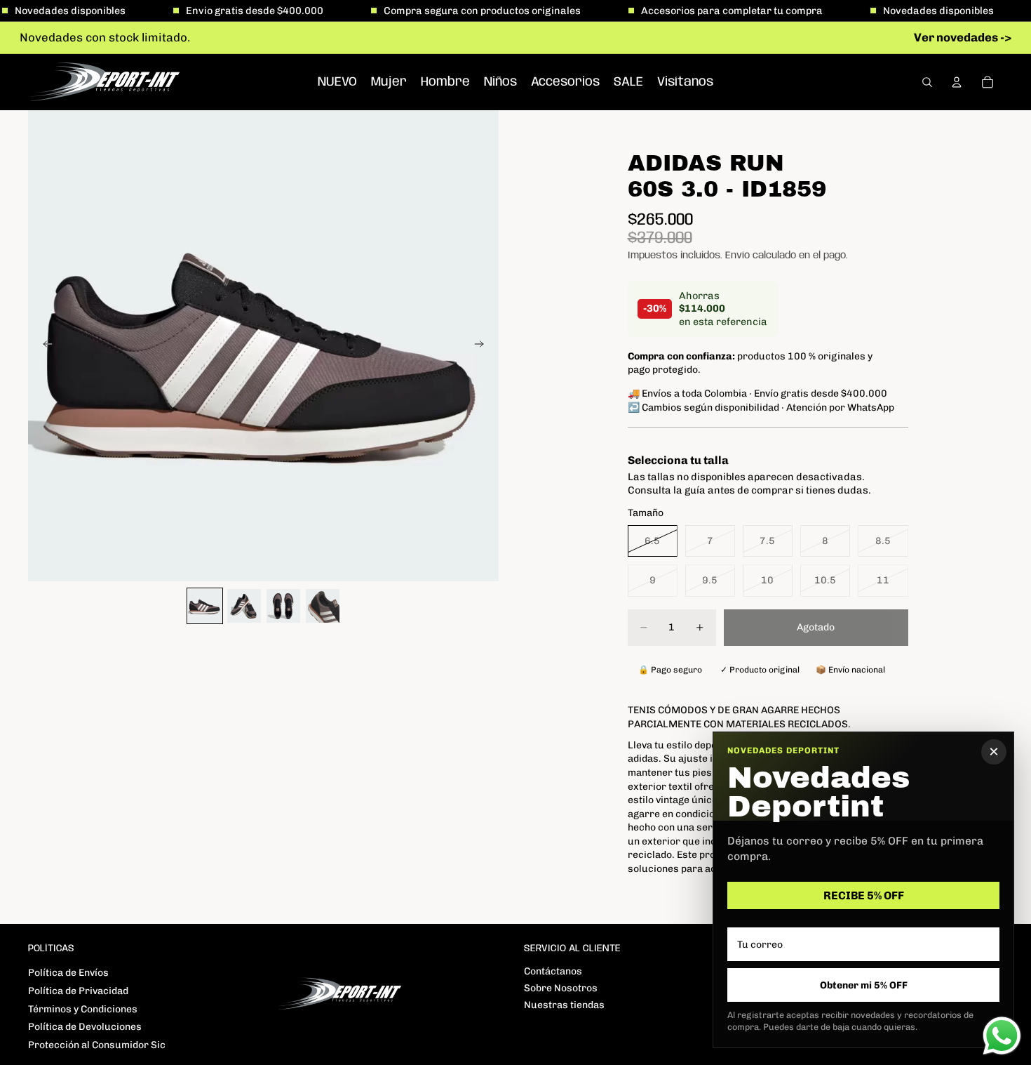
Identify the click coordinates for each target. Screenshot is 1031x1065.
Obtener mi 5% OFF (864, 985)
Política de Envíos (68, 973)
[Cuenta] (956, 82)
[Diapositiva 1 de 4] (205, 606)
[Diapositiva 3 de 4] (283, 606)
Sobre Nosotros (561, 988)
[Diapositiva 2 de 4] (244, 606)
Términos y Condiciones (82, 1009)
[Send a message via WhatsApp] (1002, 1036)
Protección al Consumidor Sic (97, 1045)
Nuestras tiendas (564, 1005)
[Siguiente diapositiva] (483, 345)
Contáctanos (553, 971)
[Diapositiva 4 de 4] (322, 606)
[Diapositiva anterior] (43, 345)
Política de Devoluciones (85, 1027)
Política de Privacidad (78, 991)
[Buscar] (927, 82)
